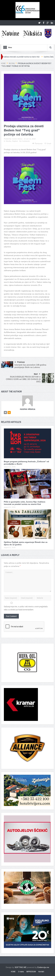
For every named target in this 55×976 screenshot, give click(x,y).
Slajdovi (15, 141)
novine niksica (17, 139)
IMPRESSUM (31, 971)
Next (36, 374)
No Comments (24, 141)
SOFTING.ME (20, 967)
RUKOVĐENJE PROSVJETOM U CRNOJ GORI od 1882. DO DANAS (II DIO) (23, 379)
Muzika (8, 141)
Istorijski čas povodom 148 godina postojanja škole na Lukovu (30, 366)
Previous (21, 362)
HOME (13, 971)
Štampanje (39, 144)
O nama (21, 971)
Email (49, 144)
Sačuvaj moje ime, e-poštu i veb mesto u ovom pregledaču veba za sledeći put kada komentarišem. (26, 608)
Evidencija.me (43, 967)
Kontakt (41, 971)
